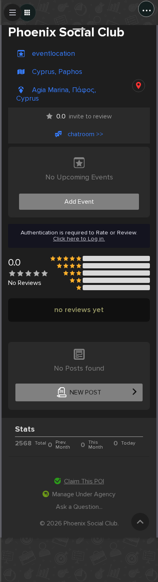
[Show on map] (138, 85)
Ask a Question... (79, 507)
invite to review (84, 116)
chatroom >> (85, 134)
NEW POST (85, 392)
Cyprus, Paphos (57, 71)
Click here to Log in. (79, 239)
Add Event (79, 202)
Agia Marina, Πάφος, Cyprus (56, 94)
